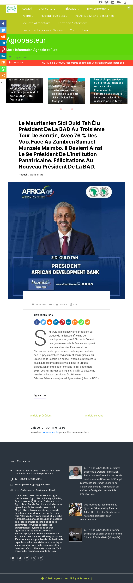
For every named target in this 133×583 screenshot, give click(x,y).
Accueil (27, 8)
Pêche (26, 15)
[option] (24, 90)
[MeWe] (68, 322)
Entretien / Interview (72, 23)
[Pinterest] (62, 322)
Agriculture (47, 8)
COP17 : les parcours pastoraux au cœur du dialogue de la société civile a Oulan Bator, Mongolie (65, 94)
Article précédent (41, 415)
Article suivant (94, 415)
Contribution (79, 30)
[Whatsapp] (81, 322)
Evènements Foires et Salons (42, 30)
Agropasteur (26, 40)
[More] (87, 322)
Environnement (97, 8)
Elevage (71, 8)
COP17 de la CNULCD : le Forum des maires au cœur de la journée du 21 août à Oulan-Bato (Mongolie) (25, 92)
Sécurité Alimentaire (36, 23)
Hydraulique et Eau (54, 15)
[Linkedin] (56, 322)
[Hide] (1, 82)
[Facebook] (37, 322)
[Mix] (75, 322)
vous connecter (51, 432)
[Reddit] (49, 322)
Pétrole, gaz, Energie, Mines (94, 15)
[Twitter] (43, 322)
